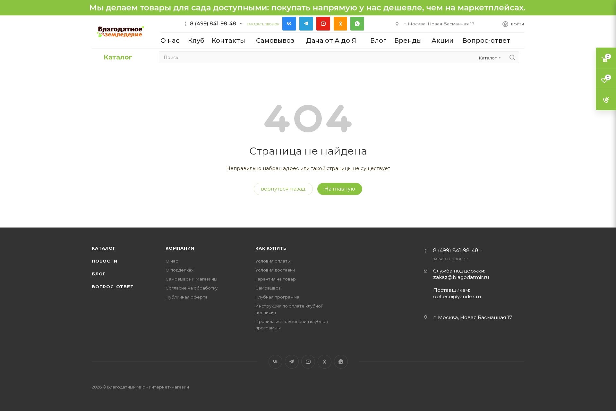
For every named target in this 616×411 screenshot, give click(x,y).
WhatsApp (357, 24)
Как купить (271, 248)
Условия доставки (275, 270)
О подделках (179, 270)
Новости (104, 261)
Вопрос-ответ (113, 286)
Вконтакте (289, 24)
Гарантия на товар (275, 278)
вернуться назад (283, 189)
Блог (99, 273)
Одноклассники (340, 24)
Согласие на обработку (192, 287)
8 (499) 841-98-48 (213, 24)
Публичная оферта (187, 296)
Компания (180, 248)
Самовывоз (268, 287)
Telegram (306, 24)
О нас (172, 261)
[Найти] (512, 57)
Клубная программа (277, 296)
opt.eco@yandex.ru (457, 296)
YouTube (323, 24)
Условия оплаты (273, 261)
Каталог (104, 248)
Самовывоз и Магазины (191, 278)
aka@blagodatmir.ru (461, 277)
